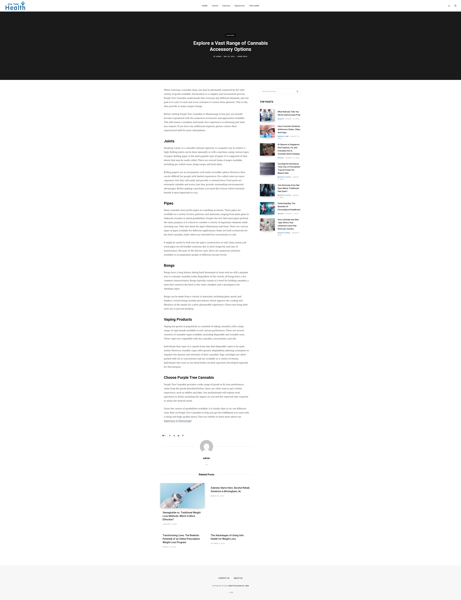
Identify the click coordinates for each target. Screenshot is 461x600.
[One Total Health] (15, 5)
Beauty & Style (284, 177)
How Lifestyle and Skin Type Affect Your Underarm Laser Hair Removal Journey (288, 224)
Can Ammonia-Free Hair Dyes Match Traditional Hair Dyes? (289, 188)
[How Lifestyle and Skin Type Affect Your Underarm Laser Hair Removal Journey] (269, 227)
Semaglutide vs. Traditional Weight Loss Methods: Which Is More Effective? (182, 516)
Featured (230, 35)
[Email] (148, 122)
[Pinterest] (148, 109)
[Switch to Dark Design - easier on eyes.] (449, 6)
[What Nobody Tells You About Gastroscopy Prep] (269, 115)
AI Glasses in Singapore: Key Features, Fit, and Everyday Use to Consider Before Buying (289, 149)
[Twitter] (148, 103)
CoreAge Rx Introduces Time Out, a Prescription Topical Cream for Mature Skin (289, 168)
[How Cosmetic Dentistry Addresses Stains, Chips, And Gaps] (269, 132)
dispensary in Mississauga (177, 420)
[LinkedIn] (148, 115)
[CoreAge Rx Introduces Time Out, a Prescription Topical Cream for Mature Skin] (269, 171)
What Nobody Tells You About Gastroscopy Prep (289, 113)
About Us (238, 578)
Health (281, 119)
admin (218, 56)
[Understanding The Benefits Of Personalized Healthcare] (269, 208)
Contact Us (224, 578)
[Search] (454, 6)
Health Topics (284, 233)
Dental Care (283, 136)
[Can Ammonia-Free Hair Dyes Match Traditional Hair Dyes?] (269, 191)
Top (231, 592)
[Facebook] (148, 96)
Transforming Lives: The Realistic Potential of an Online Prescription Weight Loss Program (181, 539)
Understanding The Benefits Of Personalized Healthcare (289, 206)
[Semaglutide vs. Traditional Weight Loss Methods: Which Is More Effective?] (182, 495)
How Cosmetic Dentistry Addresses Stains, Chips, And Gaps (289, 129)
